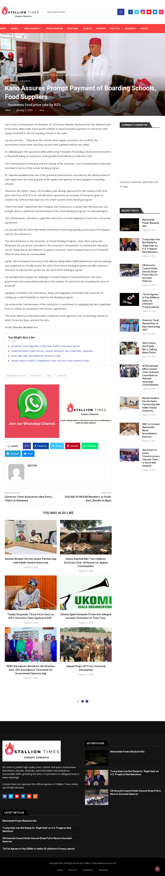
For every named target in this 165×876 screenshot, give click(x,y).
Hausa (144, 28)
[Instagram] (143, 12)
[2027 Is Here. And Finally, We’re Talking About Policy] (129, 348)
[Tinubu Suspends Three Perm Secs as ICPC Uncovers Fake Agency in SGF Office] (31, 592)
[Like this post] (28, 446)
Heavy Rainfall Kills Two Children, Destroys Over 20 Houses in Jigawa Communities (86, 562)
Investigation (54, 28)
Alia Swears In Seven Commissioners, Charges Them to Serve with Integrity (151, 458)
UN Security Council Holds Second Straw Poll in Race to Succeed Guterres (150, 273)
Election (73, 28)
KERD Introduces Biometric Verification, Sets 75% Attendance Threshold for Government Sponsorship (31, 670)
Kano (48, 375)
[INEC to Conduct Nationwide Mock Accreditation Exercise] (129, 429)
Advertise (103, 869)
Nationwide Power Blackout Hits (150, 222)
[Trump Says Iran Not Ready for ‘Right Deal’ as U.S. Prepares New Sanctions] (129, 244)
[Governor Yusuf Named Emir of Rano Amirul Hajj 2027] (129, 325)
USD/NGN (147, 182)
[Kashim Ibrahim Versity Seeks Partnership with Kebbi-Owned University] (31, 537)
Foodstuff (35, 375)
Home (3, 28)
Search (120, 12)
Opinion (100, 28)
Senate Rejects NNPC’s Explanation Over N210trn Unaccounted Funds (50, 360)
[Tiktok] (161, 12)
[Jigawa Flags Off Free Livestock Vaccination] (86, 644)
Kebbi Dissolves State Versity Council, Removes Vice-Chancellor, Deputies (52, 350)
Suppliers (61, 375)
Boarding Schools (16, 375)
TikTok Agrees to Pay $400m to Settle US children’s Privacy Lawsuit (151, 300)
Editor (8, 110)
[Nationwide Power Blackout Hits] (129, 224)
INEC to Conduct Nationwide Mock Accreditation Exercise (151, 430)
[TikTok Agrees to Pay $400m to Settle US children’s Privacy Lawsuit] (129, 299)
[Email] (155, 12)
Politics (115, 28)
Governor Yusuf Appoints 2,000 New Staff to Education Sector (45, 346)
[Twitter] (136, 12)
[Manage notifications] (157, 868)
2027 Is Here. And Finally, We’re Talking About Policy (149, 348)
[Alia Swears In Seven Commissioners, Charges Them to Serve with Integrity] (129, 454)
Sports (87, 28)
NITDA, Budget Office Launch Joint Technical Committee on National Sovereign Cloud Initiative (150, 375)
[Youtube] (149, 12)
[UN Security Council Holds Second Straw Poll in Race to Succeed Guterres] (129, 270)
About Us (72, 869)
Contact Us (88, 869)
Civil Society (31, 28)
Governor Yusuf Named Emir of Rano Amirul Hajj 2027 (151, 325)
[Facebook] (130, 12)
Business (130, 28)
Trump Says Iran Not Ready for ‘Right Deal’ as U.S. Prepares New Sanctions (151, 245)
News (14, 28)
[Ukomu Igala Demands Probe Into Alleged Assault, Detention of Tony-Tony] (86, 592)
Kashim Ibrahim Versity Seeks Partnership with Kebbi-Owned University (151, 404)
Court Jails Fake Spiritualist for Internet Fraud (36, 355)
